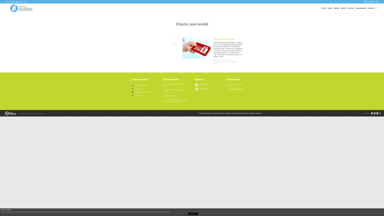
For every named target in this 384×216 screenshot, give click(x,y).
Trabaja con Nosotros (255, 113)
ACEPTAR (193, 213)
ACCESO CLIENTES (371, 1)
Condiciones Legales (205, 113)
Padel (230, 60)
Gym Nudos (219, 60)
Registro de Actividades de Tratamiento (236, 113)
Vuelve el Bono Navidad (224, 39)
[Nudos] (21, 8)
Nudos (232, 62)
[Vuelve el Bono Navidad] (196, 48)
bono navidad (220, 62)
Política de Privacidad (218, 113)
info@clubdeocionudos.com (142, 92)
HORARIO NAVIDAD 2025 (171, 96)
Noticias (225, 60)
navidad (227, 62)
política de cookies (142, 212)
